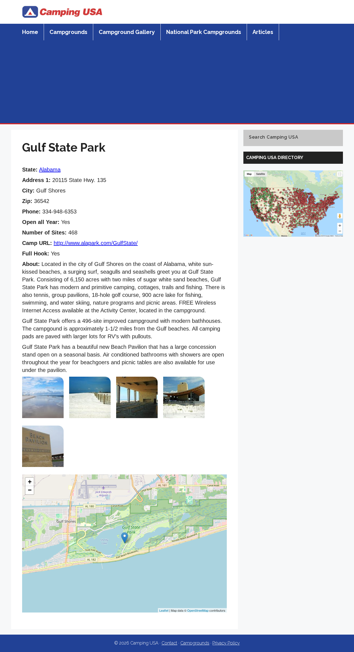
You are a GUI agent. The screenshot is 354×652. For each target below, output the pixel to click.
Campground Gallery (127, 32)
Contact (169, 643)
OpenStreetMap (198, 610)
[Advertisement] (177, 81)
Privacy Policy (226, 643)
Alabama (50, 170)
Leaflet (163, 610)
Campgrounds (68, 32)
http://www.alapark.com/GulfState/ (96, 243)
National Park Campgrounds (203, 32)
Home (30, 32)
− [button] (30, 490)
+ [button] (30, 481)
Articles (263, 32)
